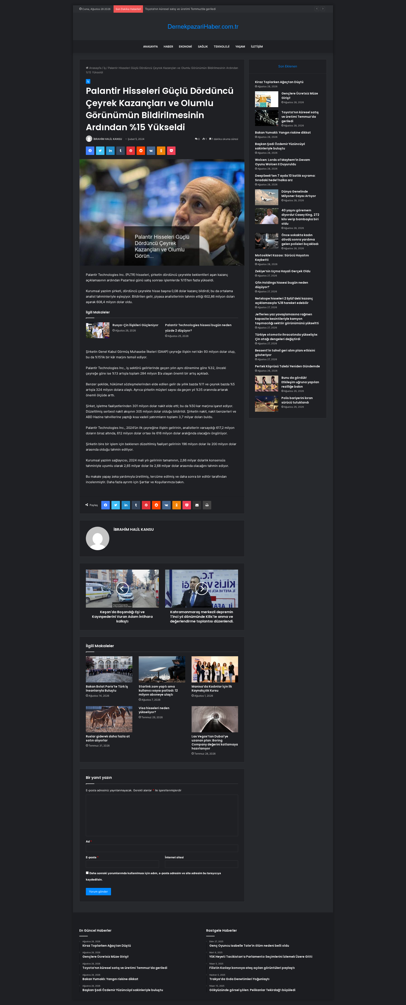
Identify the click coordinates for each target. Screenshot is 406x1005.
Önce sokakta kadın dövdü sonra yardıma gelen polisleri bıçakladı (299, 239)
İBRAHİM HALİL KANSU (107, 139)
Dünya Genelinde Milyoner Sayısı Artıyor (298, 193)
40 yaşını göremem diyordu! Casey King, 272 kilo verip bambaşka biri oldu (300, 217)
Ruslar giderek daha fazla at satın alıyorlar (108, 738)
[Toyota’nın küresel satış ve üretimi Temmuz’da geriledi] (266, 118)
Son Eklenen (287, 66)
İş (105, 68)
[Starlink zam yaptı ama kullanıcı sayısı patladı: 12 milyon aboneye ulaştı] (162, 669)
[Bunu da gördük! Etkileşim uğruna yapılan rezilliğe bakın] (266, 383)
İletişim (257, 46)
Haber (168, 46)
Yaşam (240, 46)
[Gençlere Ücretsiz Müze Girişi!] (266, 99)
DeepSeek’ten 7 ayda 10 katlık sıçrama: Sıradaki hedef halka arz (285, 178)
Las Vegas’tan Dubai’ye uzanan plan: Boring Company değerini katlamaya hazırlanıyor (215, 742)
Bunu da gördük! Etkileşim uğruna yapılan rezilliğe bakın (300, 382)
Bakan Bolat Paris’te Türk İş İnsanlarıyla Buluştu (107, 688)
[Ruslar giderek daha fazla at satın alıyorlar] (109, 719)
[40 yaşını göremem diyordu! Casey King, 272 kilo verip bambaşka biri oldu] (266, 216)
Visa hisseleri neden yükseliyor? (154, 710)
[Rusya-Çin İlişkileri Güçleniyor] (97, 330)
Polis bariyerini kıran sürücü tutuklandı (297, 400)
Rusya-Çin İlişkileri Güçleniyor (135, 325)
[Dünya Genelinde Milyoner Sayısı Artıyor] (266, 197)
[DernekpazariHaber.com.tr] (203, 26)
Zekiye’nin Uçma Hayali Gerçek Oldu (282, 271)
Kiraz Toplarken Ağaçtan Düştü (279, 82)
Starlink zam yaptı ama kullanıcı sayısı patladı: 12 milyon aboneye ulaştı (158, 690)
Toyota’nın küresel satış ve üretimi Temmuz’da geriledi (180, 9)
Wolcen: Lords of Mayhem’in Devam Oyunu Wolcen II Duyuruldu (282, 162)
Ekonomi (185, 46)
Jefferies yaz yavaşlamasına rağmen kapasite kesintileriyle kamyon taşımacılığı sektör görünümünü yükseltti (287, 318)
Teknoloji (221, 46)
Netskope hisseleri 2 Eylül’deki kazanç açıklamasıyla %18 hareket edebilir (284, 300)
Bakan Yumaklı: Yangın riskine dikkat (283, 132)
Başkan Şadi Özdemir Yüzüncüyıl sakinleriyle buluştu (280, 146)
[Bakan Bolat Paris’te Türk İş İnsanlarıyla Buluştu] (109, 669)
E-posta (92, 857)
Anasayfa (150, 46)
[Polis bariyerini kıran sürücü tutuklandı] (266, 404)
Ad (89, 841)
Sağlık (203, 46)
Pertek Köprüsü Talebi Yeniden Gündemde (287, 366)
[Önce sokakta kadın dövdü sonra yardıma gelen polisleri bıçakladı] (266, 241)
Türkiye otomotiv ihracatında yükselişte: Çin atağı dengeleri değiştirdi (286, 336)
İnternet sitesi (174, 857)
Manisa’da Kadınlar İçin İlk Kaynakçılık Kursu (212, 688)
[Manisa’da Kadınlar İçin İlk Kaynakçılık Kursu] (215, 669)
